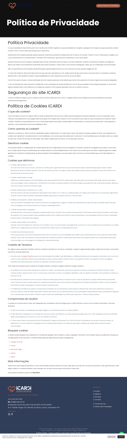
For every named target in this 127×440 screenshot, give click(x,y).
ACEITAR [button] (121, 437)
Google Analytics (27, 256)
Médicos (98, 394)
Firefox (13, 346)
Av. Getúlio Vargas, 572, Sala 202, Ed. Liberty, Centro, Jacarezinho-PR (34, 407)
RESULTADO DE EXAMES (108, 5)
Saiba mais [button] (111, 437)
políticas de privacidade (72, 76)
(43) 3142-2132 (16, 399)
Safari (13, 357)
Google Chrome (16, 342)
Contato (98, 400)
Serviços (98, 397)
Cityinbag (87, 433)
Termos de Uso (100, 404)
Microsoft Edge (16, 349)
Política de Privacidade (103, 407)
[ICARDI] (20, 5)
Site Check (61, 98)
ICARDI (15, 51)
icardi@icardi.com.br (17, 402)
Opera (13, 353)
